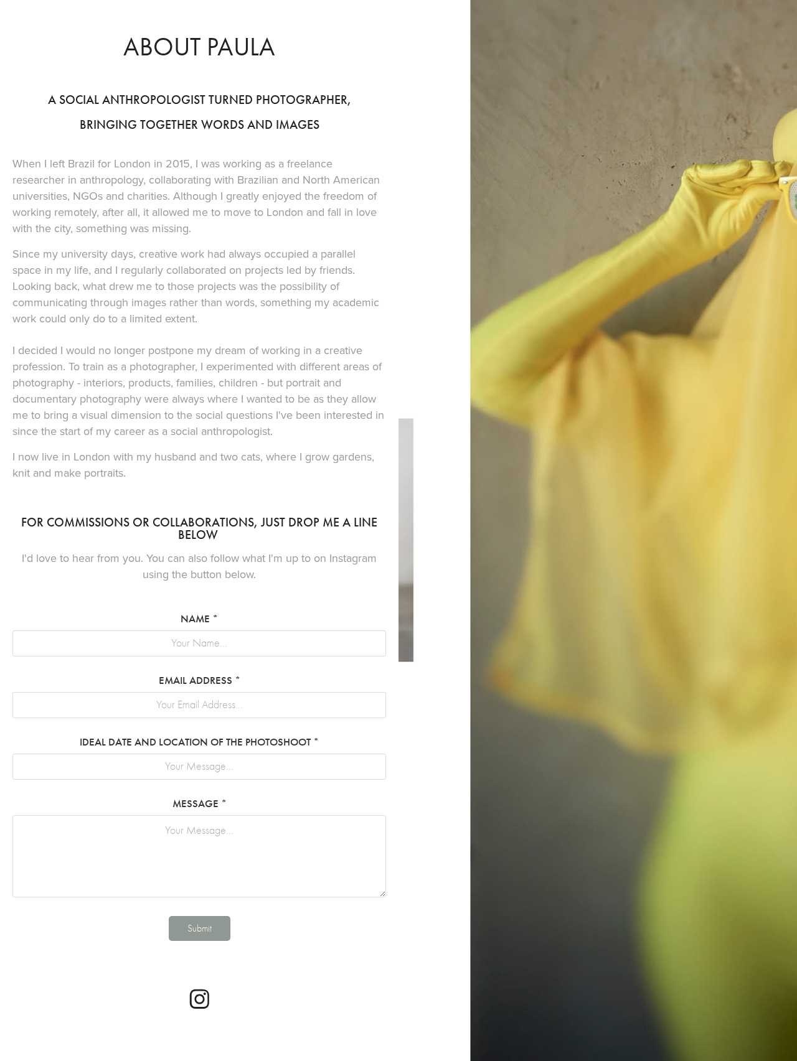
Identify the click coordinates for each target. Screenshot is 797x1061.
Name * (199, 619)
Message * (199, 803)
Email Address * (199, 680)
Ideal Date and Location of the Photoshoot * (199, 742)
